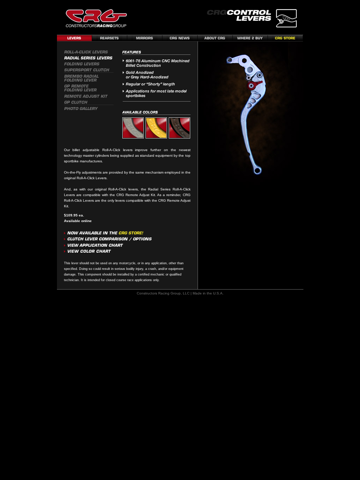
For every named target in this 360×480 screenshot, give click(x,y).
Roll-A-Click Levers (92, 178)
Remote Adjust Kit (140, 195)
